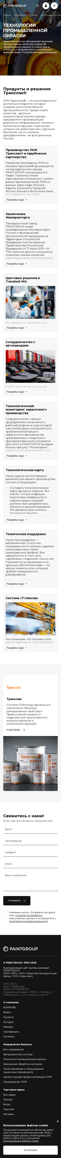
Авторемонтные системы (18, 1054)
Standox (8, 1099)
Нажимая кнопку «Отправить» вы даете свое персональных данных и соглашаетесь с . (32, 917)
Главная (7, 15)
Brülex (6, 1104)
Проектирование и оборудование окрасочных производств (23, 1070)
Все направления (13, 1049)
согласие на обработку (29, 915)
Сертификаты (11, 1031)
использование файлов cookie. (21, 1140)
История (8, 1022)
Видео (7, 1012)
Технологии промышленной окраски (24, 1059)
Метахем (8, 1114)
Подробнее (13, 730)
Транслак (8, 1109)
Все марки (9, 1094)
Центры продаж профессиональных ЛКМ (27, 1076)
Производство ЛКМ (15, 1081)
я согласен (30, 1150)
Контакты (8, 1036)
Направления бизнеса (25, 15)
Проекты (8, 1017)
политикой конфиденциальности (28, 921)
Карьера (8, 1026)
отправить (14, 900)
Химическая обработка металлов (22, 1064)
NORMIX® (9, 1007)
